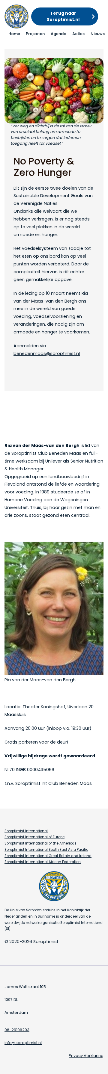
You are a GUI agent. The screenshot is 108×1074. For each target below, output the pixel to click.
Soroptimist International (26, 831)
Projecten (35, 34)
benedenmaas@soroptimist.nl (47, 354)
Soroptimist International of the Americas (40, 843)
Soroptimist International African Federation (42, 861)
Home (14, 34)
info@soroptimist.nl (23, 1042)
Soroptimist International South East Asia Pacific (46, 849)
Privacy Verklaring (86, 1055)
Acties (78, 34)
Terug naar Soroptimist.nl (63, 16)
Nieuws (98, 34)
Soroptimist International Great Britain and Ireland (48, 856)
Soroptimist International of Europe (34, 837)
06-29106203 (16, 1029)
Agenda (58, 34)
